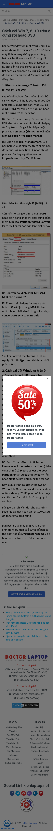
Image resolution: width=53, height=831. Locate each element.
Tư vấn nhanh (26, 445)
